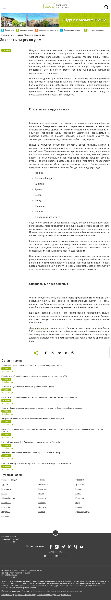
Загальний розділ (9, 480)
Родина (78, 507)
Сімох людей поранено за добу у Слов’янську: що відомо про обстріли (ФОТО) (36, 463)
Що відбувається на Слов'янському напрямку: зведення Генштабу (30, 442)
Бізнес (4, 493)
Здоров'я (79, 480)
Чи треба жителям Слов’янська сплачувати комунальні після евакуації (32, 419)
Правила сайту (30, 595)
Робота (41, 512)
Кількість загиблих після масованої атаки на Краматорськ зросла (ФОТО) (34, 376)
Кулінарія (5, 507)
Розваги (79, 489)
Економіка (6, 503)
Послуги (42, 507)
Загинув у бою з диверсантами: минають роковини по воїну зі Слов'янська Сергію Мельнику (42, 408)
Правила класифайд (45, 595)
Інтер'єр (42, 503)
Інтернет (42, 498)
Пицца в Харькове (40, 144)
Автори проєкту (55, 552)
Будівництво (7, 489)
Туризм (4, 484)
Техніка (41, 480)
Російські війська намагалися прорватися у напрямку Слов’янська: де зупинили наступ (39, 397)
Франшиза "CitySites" (10, 539)
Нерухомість (44, 484)
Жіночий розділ (8, 498)
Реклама (5, 516)
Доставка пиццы (38, 328)
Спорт (78, 493)
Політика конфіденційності (12, 595)
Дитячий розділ (82, 512)
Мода (77, 503)
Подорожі (5, 512)
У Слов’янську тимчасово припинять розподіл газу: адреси (27, 387)
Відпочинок (43, 489)
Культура (79, 498)
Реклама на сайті (8, 537)
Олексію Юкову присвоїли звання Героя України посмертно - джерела (32, 453)
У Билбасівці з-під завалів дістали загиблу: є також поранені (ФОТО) (31, 365)
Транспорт (80, 484)
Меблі (41, 493)
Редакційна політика (62, 595)
